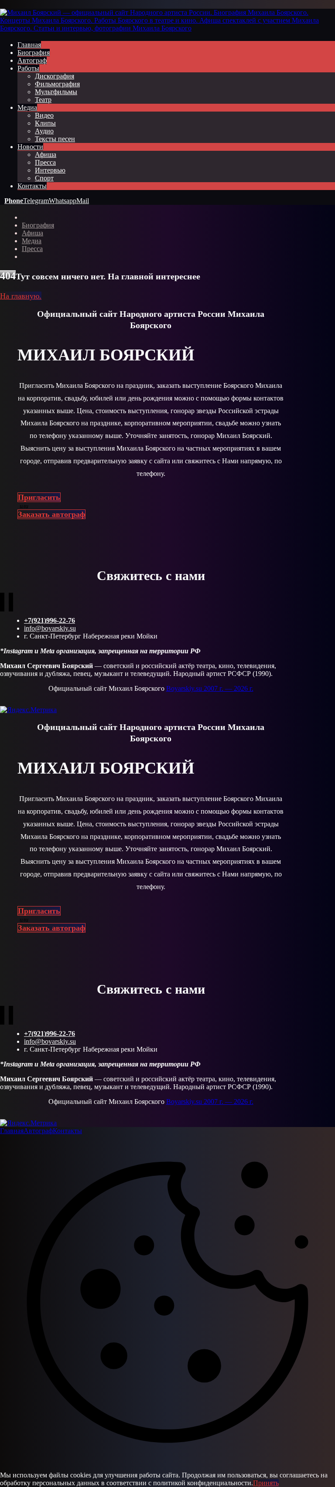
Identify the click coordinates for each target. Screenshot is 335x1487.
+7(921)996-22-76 (49, 620)
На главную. (20, 296)
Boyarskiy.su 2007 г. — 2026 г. (209, 688)
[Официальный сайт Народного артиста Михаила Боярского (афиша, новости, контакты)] (167, 28)
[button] (13, 200)
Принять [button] (266, 1483)
